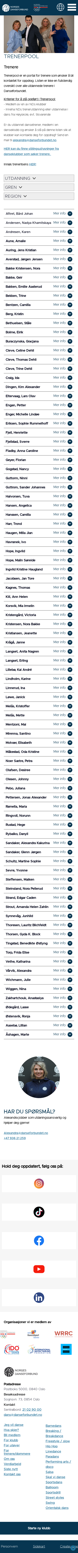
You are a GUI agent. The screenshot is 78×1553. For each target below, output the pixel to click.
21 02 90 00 (31, 1409)
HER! (32, 164)
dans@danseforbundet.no (23, 1414)
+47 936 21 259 (15, 1138)
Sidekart (39, 1546)
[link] (60, 7)
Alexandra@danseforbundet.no (26, 1133)
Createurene (69, 1546)
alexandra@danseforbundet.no (34, 140)
